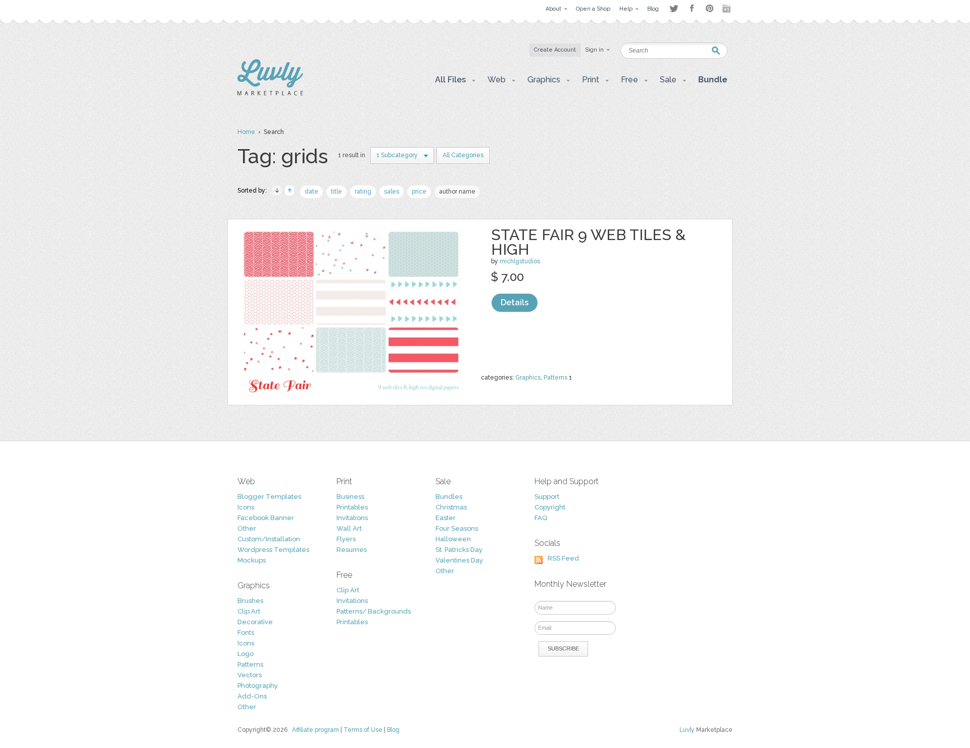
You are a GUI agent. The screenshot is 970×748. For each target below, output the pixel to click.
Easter (445, 518)
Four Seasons (456, 528)
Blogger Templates (269, 496)
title (336, 191)
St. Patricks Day (458, 549)
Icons (245, 507)
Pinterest (709, 8)
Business (350, 496)
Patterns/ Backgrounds (373, 611)
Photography (257, 685)
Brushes (250, 600)
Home (246, 131)
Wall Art (349, 528)
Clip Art (248, 611)
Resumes (351, 549)
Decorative (255, 622)
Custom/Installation (268, 539)
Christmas (451, 507)
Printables (352, 507)
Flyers (346, 539)
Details (514, 302)
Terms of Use (363, 729)
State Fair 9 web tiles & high (588, 242)
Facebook (692, 9)
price (419, 191)
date (311, 191)
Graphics (528, 377)
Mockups (251, 560)
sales (391, 191)
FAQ (541, 518)
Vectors (249, 675)
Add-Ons (252, 696)
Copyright (550, 507)
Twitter (673, 8)
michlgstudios (520, 261)
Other (246, 528)
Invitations (352, 518)
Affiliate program (315, 729)
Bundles (448, 496)
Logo (245, 654)
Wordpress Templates (273, 549)
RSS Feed (563, 558)
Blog (393, 729)
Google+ (727, 9)
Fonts (245, 632)
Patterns (555, 377)
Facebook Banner (265, 518)
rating (363, 191)
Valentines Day (459, 560)
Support (547, 496)
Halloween (453, 539)
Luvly (687, 729)
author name (457, 191)
